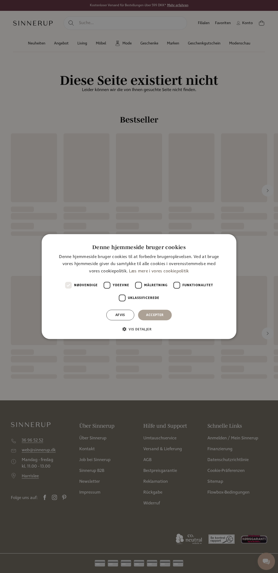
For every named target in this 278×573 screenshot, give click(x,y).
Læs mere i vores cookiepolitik (159, 271)
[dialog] (139, 286)
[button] (139, 329)
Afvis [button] (120, 315)
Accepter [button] (154, 315)
